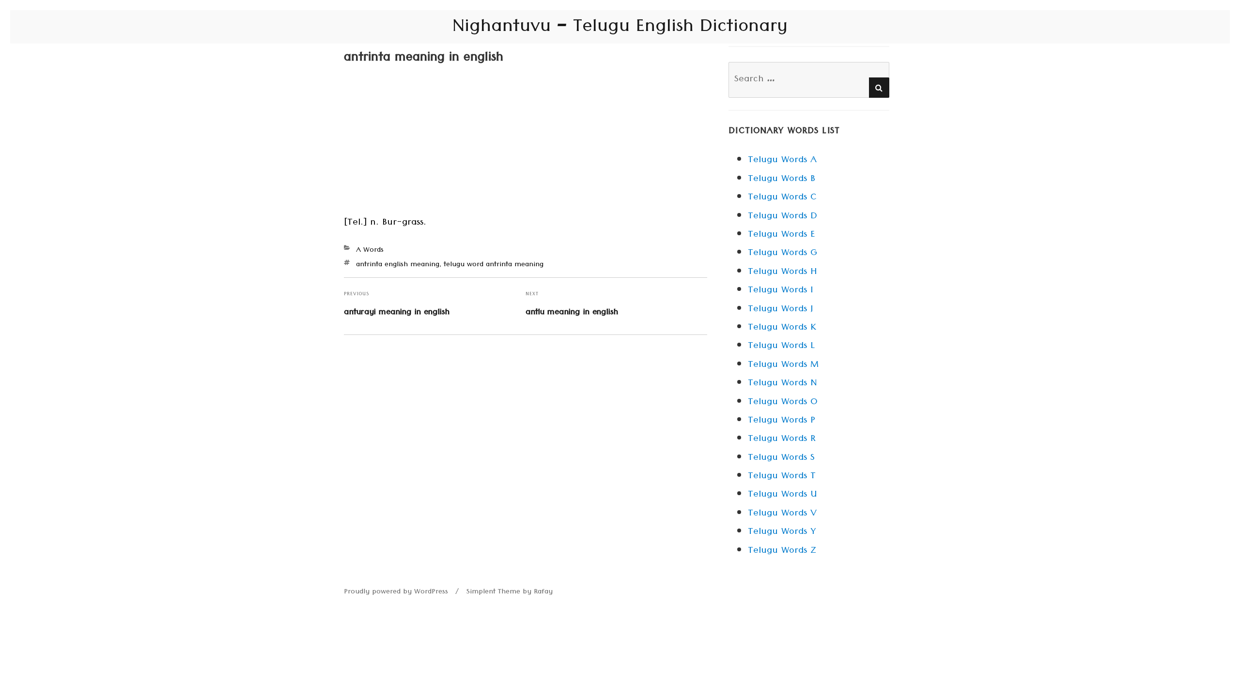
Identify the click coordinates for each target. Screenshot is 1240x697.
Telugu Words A (782, 160)
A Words (370, 250)
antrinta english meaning (397, 265)
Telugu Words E (781, 235)
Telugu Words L (781, 346)
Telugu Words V (782, 514)
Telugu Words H (782, 272)
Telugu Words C (782, 198)
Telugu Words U (782, 495)
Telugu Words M (783, 365)
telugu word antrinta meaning (493, 265)
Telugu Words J (780, 309)
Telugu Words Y (782, 532)
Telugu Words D (782, 217)
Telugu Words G (782, 253)
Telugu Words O (783, 402)
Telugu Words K (782, 328)
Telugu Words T (782, 476)
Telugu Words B (781, 179)
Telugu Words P (781, 421)
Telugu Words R (782, 439)
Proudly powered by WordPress (396, 592)
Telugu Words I (780, 291)
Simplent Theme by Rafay (509, 592)
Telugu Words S (781, 458)
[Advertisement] (525, 142)
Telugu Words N (782, 384)
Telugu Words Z (782, 551)
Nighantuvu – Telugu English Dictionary (620, 28)
